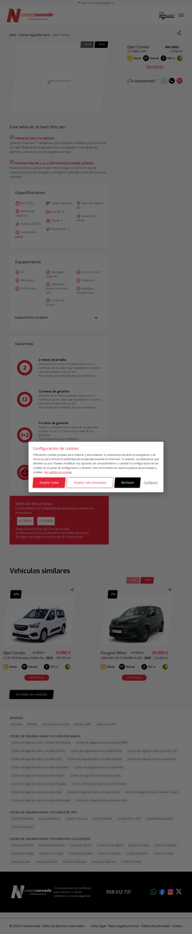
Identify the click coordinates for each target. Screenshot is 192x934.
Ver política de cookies (58, 472)
